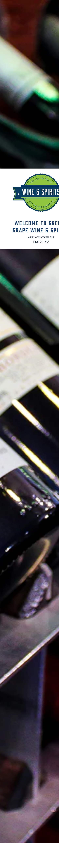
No (47, 241)
